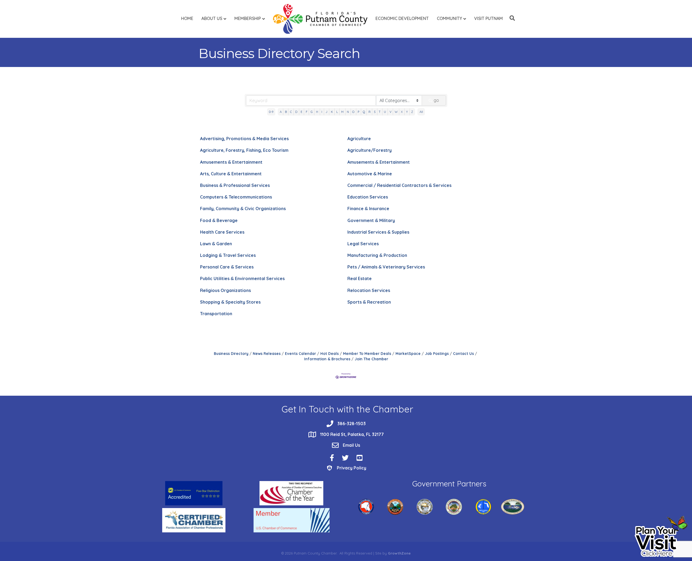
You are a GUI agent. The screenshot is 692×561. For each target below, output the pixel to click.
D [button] (296, 112)
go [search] (436, 100)
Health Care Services (222, 232)
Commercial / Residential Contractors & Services (399, 185)
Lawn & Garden (216, 243)
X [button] (402, 112)
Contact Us (463, 353)
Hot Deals (329, 353)
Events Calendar (300, 353)
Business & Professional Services (235, 185)
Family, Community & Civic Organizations (243, 208)
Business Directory (231, 353)
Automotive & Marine (369, 173)
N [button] (348, 112)
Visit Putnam (488, 18)
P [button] (358, 112)
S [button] (374, 112)
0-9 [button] (271, 112)
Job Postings (437, 353)
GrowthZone (399, 553)
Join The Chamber (371, 359)
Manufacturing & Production (377, 255)
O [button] (353, 112)
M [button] (342, 112)
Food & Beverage (219, 220)
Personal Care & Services (227, 267)
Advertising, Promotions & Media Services (244, 138)
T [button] (380, 112)
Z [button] (412, 112)
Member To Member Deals (367, 353)
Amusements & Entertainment (231, 162)
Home (187, 18)
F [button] (306, 112)
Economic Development (402, 18)
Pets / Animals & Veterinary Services (386, 267)
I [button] (321, 112)
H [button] (317, 112)
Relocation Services (368, 290)
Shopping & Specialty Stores (230, 302)
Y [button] (407, 112)
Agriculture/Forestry (369, 150)
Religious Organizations (225, 290)
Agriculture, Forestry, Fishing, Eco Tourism (244, 150)
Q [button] (364, 112)
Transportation (216, 313)
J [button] (326, 112)
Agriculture (359, 138)
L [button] (337, 112)
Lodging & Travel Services (228, 255)
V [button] (390, 112)
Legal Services (363, 243)
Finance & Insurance (368, 208)
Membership (247, 18)
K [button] (332, 112)
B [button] (286, 112)
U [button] (385, 112)
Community (449, 18)
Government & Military (371, 220)
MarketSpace (408, 353)
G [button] (312, 112)
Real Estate (359, 278)
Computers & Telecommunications (236, 197)
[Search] (511, 18)
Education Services (367, 197)
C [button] (291, 112)
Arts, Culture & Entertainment (231, 173)
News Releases (267, 353)
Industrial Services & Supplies (378, 232)
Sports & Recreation (369, 302)
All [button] (421, 112)
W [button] (396, 112)
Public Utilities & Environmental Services (242, 278)
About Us (211, 18)
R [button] (369, 112)
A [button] (281, 112)
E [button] (301, 112)
